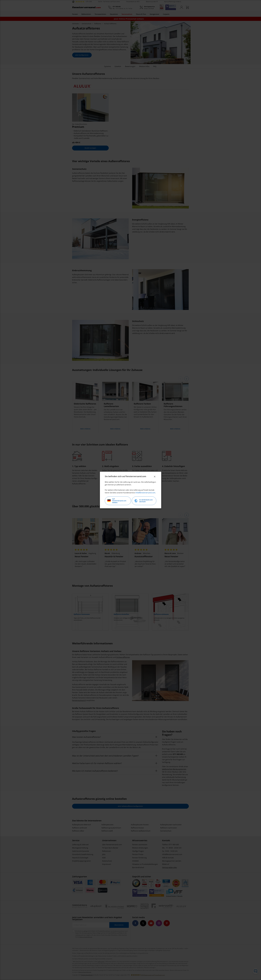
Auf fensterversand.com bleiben (119, 501)
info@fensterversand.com (145, 493)
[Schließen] (154, 476)
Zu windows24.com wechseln (146, 501)
